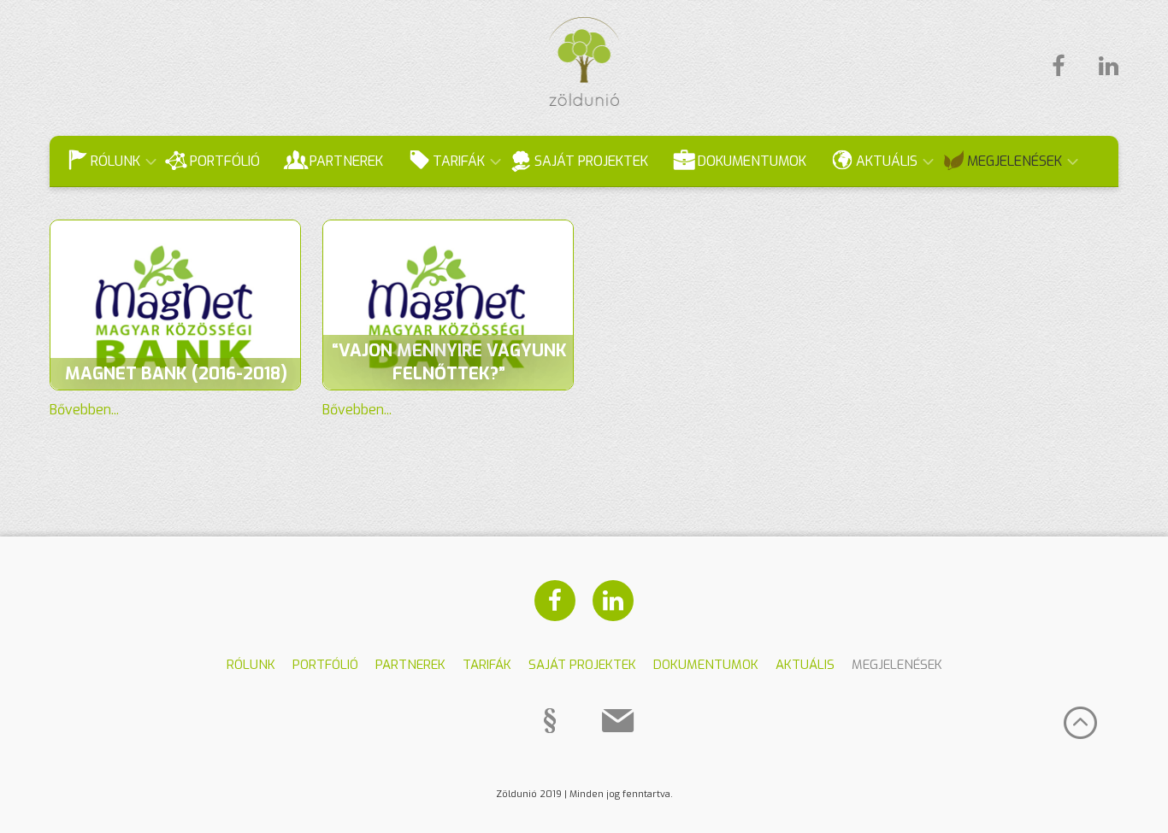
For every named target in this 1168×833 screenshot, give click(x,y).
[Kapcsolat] (618, 721)
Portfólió (225, 161)
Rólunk (115, 161)
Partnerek (346, 161)
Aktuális (886, 161)
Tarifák (459, 161)
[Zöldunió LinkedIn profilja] (1100, 66)
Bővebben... (84, 410)
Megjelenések (1014, 161)
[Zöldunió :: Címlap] (584, 101)
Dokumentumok (752, 161)
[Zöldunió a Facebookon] (1058, 66)
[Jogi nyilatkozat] (550, 721)
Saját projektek (591, 161)
